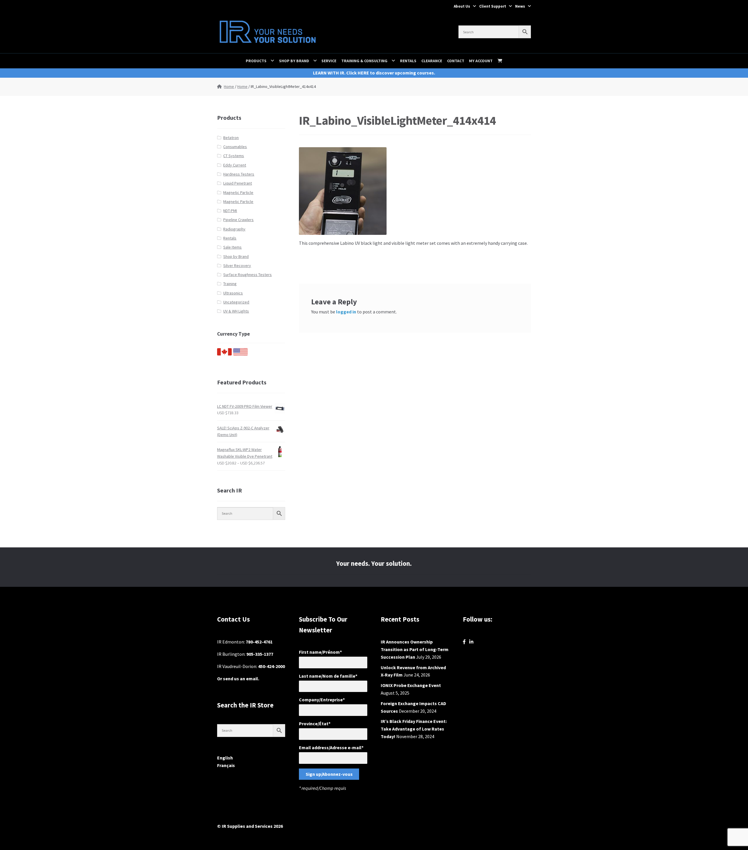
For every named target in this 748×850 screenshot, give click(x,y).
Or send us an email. (238, 678)
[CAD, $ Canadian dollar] (224, 354)
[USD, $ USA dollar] (240, 354)
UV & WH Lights (236, 311)
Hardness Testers (238, 174)
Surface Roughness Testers (247, 274)
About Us (462, 6)
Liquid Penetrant (237, 183)
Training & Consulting (364, 60)
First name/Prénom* (320, 652)
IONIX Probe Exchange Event (411, 685)
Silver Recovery (237, 265)
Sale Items (232, 247)
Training (230, 283)
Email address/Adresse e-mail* (331, 747)
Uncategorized (236, 302)
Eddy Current (234, 165)
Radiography (234, 229)
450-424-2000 (271, 666)
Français (226, 765)
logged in (346, 312)
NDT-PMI (230, 210)
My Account (481, 60)
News (520, 6)
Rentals (408, 60)
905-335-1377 (259, 654)
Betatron (231, 137)
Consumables (235, 146)
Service (328, 60)
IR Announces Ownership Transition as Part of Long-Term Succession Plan (415, 649)
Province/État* (314, 723)
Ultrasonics (233, 293)
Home (229, 86)
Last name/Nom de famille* (328, 676)
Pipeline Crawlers (238, 219)
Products (256, 60)
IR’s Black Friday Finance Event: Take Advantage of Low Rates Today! (414, 728)
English (225, 758)
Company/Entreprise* (322, 699)
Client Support (492, 6)
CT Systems (233, 155)
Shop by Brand (294, 60)
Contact (455, 60)
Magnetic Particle (238, 192)
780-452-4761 (259, 642)
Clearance (431, 60)
